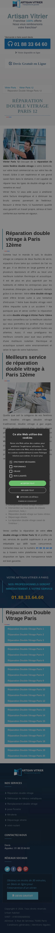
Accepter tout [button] (27, 483)
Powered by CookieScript (27, 501)
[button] (28, 466)
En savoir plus (37, 456)
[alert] (27, 466)
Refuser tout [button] (27, 490)
